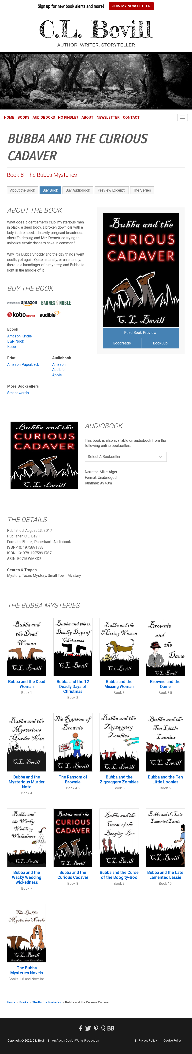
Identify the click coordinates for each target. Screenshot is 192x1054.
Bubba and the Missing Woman (119, 684)
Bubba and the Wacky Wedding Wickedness (26, 877)
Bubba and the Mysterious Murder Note (27, 782)
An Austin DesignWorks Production (75, 1040)
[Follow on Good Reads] (103, 1029)
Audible (58, 369)
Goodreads (122, 343)
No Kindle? (68, 117)
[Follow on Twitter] (88, 1029)
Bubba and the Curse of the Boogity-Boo (119, 875)
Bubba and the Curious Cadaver (73, 875)
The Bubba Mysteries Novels (26, 970)
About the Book (22, 190)
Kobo (11, 346)
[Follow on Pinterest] (96, 1029)
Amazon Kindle (19, 336)
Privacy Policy (148, 1040)
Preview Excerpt (111, 190)
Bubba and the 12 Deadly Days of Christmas (73, 686)
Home (9, 117)
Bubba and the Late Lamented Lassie (165, 875)
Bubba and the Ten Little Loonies (165, 779)
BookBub (160, 343)
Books (23, 117)
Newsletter (108, 117)
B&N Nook (15, 341)
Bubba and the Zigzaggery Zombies (119, 779)
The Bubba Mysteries (47, 1002)
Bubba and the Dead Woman (26, 684)
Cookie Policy (172, 1040)
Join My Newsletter (131, 6)
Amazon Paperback (23, 364)
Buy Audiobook (78, 190)
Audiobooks (44, 117)
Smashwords (18, 393)
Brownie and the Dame (165, 684)
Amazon (59, 364)
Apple (57, 375)
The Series (142, 190)
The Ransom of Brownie (73, 779)
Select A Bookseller (104, 456)
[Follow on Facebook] (80, 1029)
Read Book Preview (140, 332)
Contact (131, 117)
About (87, 117)
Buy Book (50, 190)
